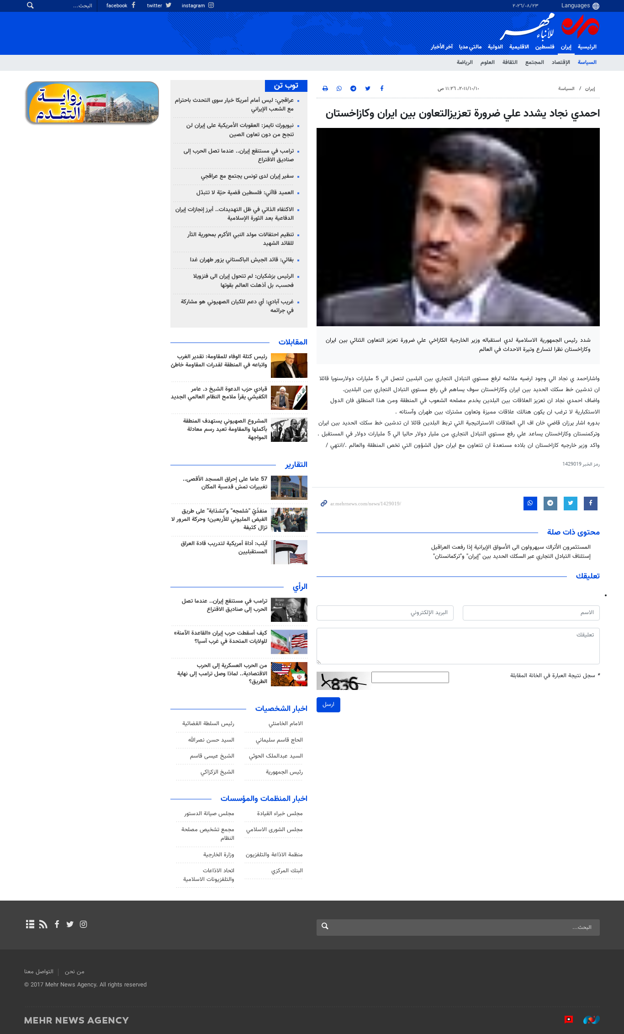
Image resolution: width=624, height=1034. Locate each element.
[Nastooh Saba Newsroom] (587, 1020)
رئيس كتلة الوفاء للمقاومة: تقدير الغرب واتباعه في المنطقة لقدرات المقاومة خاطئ (219, 361)
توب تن (286, 86)
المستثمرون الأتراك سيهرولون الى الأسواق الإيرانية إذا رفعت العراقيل (511, 547)
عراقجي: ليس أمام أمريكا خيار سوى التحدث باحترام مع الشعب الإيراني (234, 105)
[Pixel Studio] (564, 1020)
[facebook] (56, 925)
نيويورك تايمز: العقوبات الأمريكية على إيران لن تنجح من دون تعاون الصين (240, 130)
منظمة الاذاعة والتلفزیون (274, 854)
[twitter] (70, 925)
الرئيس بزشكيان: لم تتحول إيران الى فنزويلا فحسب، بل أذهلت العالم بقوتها (243, 281)
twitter (155, 6)
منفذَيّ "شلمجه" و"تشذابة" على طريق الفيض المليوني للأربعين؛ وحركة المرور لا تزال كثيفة (219, 519)
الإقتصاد (561, 62)
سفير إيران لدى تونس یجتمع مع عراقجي (247, 176)
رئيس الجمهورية (284, 772)
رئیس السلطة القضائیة (208, 723)
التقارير (296, 465)
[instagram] (83, 925)
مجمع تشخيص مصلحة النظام (207, 834)
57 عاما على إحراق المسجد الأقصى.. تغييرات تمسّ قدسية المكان (225, 483)
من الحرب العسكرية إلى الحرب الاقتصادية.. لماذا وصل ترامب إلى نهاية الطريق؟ (222, 674)
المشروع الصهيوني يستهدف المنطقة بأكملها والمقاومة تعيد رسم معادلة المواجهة (225, 429)
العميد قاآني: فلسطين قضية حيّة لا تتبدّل (245, 192)
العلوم (488, 62)
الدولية (495, 47)
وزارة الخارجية (218, 854)
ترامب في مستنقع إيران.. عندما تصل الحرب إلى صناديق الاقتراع (239, 155)
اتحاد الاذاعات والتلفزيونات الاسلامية (208, 875)
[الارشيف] (30, 925)
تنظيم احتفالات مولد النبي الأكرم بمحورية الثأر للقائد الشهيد (240, 239)
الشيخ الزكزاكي (217, 772)
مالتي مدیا (470, 47)
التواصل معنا (38, 971)
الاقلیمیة (519, 47)
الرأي (300, 587)
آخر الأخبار (442, 47)
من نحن (75, 971)
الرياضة (465, 62)
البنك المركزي (287, 870)
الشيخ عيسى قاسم (212, 756)
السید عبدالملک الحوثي (276, 756)
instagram (194, 6)
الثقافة (510, 62)
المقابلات (293, 343)
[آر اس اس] (43, 925)
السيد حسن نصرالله (211, 740)
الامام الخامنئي (286, 723)
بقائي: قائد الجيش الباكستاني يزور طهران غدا (242, 260)
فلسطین (545, 47)
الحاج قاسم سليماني (279, 740)
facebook (117, 6)
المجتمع (534, 62)
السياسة (587, 62)
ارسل (328, 704)
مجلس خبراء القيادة (280, 813)
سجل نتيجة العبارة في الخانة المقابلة (555, 676)
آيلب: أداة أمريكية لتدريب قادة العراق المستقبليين (224, 548)
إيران (566, 47)
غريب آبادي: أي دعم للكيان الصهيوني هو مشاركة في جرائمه (237, 306)
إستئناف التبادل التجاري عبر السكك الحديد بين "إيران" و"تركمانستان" (512, 556)
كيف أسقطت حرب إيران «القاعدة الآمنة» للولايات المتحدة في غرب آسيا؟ (220, 637)
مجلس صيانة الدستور (209, 813)
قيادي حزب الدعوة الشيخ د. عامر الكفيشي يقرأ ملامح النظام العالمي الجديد (219, 393)
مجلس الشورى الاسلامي (274, 829)
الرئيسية (587, 47)
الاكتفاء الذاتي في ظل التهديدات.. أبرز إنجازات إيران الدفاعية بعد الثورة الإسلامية (234, 214)
